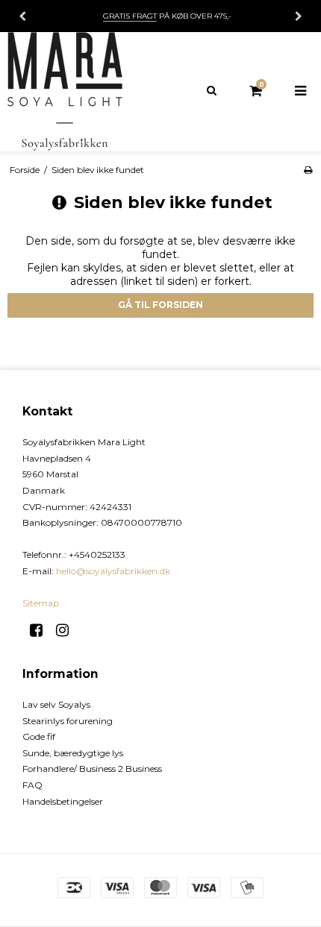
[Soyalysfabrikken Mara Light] (80, 91)
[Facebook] (41, 630)
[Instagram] (67, 630)
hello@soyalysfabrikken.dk (113, 570)
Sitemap (40, 603)
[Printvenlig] (308, 169)
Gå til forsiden (160, 304)
